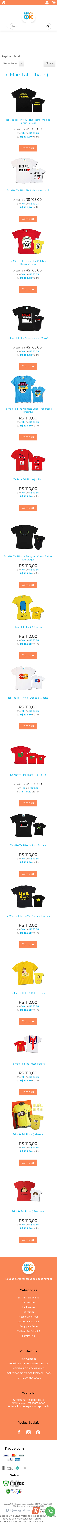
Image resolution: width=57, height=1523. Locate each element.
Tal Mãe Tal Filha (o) (28, 1331)
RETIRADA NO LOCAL (28, 1377)
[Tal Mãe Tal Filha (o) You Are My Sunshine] (28, 914)
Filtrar (49, 63)
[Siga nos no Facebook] (19, 1431)
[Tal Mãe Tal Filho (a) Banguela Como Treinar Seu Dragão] (28, 554)
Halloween (28, 1307)
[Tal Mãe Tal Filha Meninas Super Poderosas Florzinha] (28, 406)
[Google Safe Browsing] (14, 1491)
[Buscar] (48, 26)
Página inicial (11, 56)
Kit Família (29, 1312)
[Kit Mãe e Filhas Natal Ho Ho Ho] (28, 772)
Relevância (10, 63)
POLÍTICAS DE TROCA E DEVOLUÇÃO (28, 1373)
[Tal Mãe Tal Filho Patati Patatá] (28, 1061)
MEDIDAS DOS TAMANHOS (28, 1368)
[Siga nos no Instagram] (28, 1431)
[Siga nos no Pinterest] (38, 1431)
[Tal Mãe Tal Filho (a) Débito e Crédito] (28, 695)
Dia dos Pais (29, 1302)
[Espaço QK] (28, 16)
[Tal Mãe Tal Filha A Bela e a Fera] (28, 991)
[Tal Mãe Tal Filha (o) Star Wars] (28, 1209)
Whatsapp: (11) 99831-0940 (29, 1403)
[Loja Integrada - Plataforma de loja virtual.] (17, 1510)
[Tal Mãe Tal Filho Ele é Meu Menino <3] (28, 188)
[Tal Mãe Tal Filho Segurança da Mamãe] (28, 336)
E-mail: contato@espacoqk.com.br (30, 1406)
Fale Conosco (28, 1358)
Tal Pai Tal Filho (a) (28, 1297)
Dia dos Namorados (28, 1321)
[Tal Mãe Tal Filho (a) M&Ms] (28, 477)
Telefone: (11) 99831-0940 (29, 1400)
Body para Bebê (28, 1326)
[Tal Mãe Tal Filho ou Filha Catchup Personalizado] (28, 259)
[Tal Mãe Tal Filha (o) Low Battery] (28, 843)
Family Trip (28, 1335)
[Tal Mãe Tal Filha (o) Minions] (28, 1132)
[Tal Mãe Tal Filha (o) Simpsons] (28, 625)
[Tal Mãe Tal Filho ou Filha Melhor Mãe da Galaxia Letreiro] (28, 117)
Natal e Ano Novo (28, 1316)
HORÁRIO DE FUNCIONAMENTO (28, 1363)
